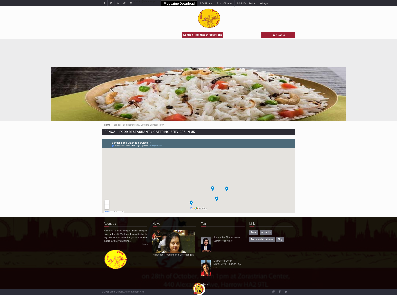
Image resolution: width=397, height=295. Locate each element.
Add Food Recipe (247, 3)
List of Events (225, 3)
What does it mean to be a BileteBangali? (173, 255)
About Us (266, 232)
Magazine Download (179, 3)
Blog (280, 239)
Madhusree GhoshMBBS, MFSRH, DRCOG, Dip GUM (227, 264)
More (145, 244)
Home (107, 125)
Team (253, 232)
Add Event (206, 3)
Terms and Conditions (262, 239)
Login (265, 3)
